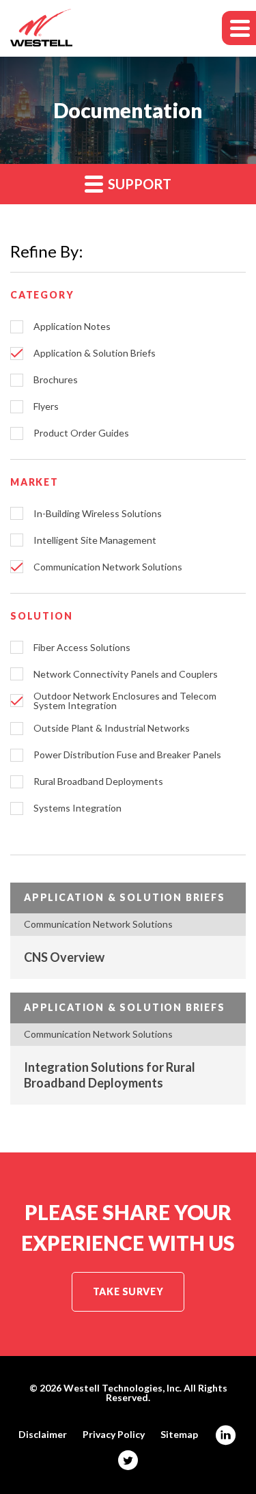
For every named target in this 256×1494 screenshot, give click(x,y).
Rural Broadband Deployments (98, 781)
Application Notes (72, 326)
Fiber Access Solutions (81, 647)
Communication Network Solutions (107, 567)
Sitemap (179, 1434)
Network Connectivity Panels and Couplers (125, 674)
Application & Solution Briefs (94, 353)
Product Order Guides (81, 433)
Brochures (55, 380)
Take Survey (128, 1291)
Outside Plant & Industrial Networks (111, 728)
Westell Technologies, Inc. (122, 1388)
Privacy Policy (114, 1434)
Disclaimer (42, 1434)
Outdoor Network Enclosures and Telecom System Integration (124, 700)
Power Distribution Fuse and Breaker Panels (127, 755)
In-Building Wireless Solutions (97, 513)
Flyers (46, 406)
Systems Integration (77, 808)
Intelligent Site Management (94, 540)
